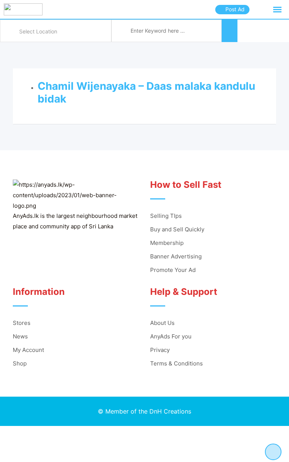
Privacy (160, 349)
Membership (167, 242)
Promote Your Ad (173, 269)
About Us (162, 322)
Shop (20, 363)
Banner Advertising (176, 256)
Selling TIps (166, 215)
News (20, 336)
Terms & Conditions (176, 363)
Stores (21, 322)
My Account (28, 349)
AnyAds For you (171, 336)
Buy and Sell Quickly (177, 229)
